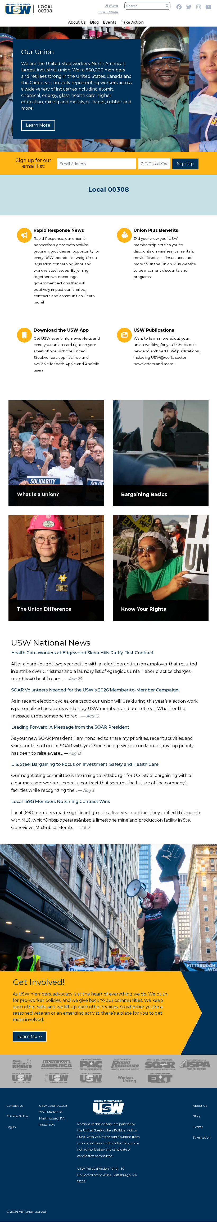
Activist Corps (22, 1078)
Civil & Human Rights (22, 1064)
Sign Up (185, 163)
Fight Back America (57, 1064)
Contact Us (14, 1106)
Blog (94, 22)
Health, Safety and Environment (91, 1078)
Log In (11, 1127)
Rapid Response (126, 1064)
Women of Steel (57, 1078)
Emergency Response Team (160, 1078)
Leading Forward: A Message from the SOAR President (70, 727)
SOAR (160, 1064)
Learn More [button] (38, 125)
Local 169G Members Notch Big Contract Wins (60, 801)
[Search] (167, 5)
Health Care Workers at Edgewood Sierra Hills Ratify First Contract (82, 652)
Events (109, 22)
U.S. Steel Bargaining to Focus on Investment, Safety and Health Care (85, 764)
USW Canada (108, 12)
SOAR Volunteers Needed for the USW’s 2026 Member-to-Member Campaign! (95, 690)
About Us (77, 22)
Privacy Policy (17, 1116)
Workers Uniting (126, 1078)
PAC (91, 1064)
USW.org (111, 5)
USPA (195, 1064)
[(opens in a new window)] (108, 907)
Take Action (132, 22)
